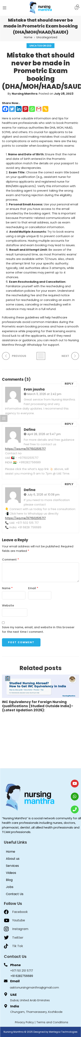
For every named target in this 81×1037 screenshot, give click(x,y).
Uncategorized (46, 37)
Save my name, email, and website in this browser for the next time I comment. (38, 629)
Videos (11, 873)
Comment (10, 559)
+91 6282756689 (21, 976)
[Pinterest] (25, 109)
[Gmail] (39, 109)
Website (8, 605)
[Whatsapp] (32, 109)
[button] (78, 6)
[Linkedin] (19, 109)
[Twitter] (12, 109)
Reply (69, 384)
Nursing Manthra (24, 94)
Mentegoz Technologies (63, 1031)
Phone (15, 965)
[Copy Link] (45, 109)
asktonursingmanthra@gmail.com (34, 987)
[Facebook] (5, 109)
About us (12, 858)
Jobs (9, 887)
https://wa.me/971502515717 (25, 449)
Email (33, 588)
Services (12, 865)
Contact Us (14, 894)
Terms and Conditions (52, 1022)
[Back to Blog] (40, 356)
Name (7, 588)
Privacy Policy (24, 1022)
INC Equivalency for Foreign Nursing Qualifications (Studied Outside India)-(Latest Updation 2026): (37, 706)
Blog (9, 880)
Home (28, 37)
